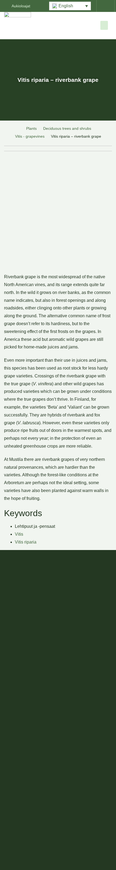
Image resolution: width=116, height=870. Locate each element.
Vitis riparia (25, 542)
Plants (31, 128)
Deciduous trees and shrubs (67, 128)
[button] (70, 6)
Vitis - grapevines (30, 136)
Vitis (19, 534)
